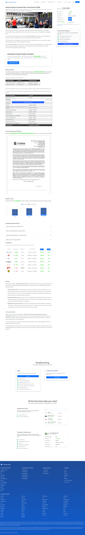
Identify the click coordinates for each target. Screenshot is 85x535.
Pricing (65, 473)
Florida (2, 513)
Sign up (28, 376)
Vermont (23, 497)
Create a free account (28, 102)
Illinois (23, 511)
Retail (2, 490)
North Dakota (65, 501)
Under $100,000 (25, 473)
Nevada (23, 504)
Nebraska (65, 504)
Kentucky (23, 509)
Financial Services (4, 478)
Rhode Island (44, 499)
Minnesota (65, 506)
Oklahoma (44, 501)
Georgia (23, 513)
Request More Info (13, 62)
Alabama (23, 516)
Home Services (3, 483)
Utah (43, 497)
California (44, 515)
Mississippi (2, 508)
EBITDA (48, 248)
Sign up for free (60, 24)
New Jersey (3, 504)
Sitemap (65, 478)
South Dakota (24, 499)
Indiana (2, 511)
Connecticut (65, 513)
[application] (28, 210)
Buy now (71, 21)
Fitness (63, 9)
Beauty (2, 480)
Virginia (2, 497)
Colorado (65, 515)
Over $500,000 (24, 478)
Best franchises (46, 473)
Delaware (44, 513)
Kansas (43, 509)
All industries (45, 471)
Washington (65, 496)
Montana (2, 506)
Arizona (2, 515)
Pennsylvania (3, 501)
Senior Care (3, 475)
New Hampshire (45, 504)
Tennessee (3, 499)
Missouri (23, 506)
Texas (64, 497)
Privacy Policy (66, 482)
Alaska (2, 516)
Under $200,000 (25, 475)
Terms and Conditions (68, 480)
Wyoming (2, 496)
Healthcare (3, 485)
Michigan (44, 506)
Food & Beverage (4, 482)
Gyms (67, 9)
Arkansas (23, 515)
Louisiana (2, 509)
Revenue (41, 248)
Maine (64, 508)
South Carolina (66, 499)
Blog (65, 476)
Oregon (23, 501)
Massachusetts (45, 508)
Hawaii (43, 511)
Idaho (64, 511)
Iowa (64, 509)
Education (2, 471)
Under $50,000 (24, 471)
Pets (1, 473)
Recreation (3, 476)
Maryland (23, 508)
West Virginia (44, 496)
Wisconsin (23, 496)
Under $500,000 (25, 476)
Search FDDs (57, 377)
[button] (51, 2)
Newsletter (66, 475)
